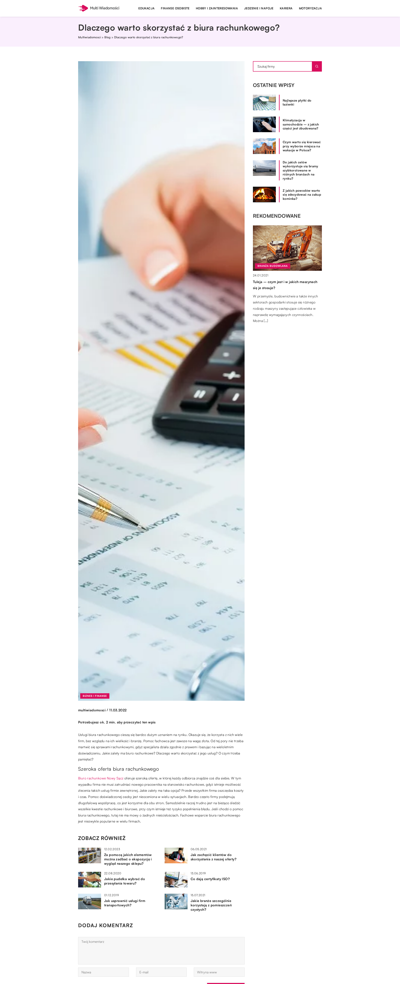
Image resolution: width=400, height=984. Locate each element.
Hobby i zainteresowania (217, 8)
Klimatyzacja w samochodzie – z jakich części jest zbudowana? (301, 124)
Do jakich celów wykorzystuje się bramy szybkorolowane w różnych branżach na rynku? (300, 170)
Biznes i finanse (95, 695)
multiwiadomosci (92, 710)
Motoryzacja (310, 8)
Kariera (286, 8)
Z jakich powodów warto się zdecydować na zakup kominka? (302, 195)
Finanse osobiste (175, 8)
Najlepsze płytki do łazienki (297, 102)
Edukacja (146, 8)
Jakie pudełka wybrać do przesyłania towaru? (124, 881)
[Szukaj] (317, 66)
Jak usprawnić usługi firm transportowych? (124, 903)
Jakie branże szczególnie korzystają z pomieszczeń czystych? (211, 905)
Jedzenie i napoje (259, 8)
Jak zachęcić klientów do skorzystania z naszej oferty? (214, 857)
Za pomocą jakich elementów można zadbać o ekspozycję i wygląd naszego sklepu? (128, 859)
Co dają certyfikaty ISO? (210, 879)
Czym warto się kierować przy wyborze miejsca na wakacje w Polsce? (302, 146)
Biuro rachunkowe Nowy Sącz (100, 778)
